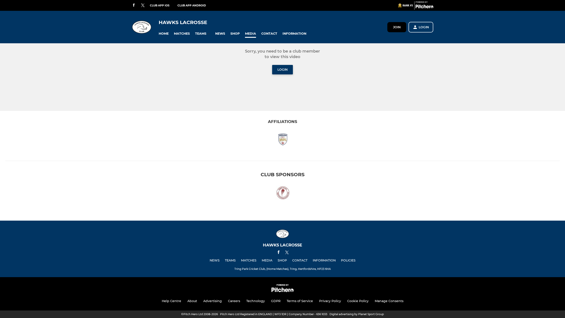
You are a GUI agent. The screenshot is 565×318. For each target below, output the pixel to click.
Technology (255, 301)
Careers (234, 301)
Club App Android (191, 5)
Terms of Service (300, 301)
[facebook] (134, 5)
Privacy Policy (330, 301)
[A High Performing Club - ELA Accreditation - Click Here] (282, 194)
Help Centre (171, 301)
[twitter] (143, 5)
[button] (163, 33)
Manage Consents (389, 301)
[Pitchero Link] (424, 7)
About (192, 301)
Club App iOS (160, 5)
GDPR (276, 301)
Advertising (212, 301)
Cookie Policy (358, 301)
